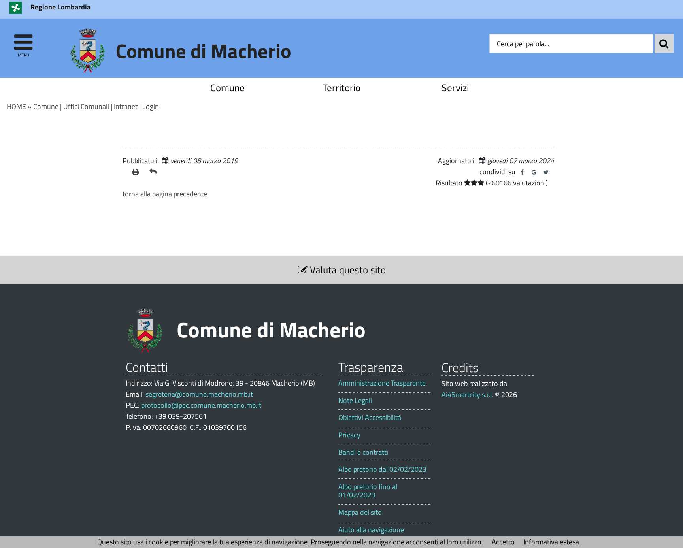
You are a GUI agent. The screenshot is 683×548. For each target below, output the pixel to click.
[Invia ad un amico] (155, 171)
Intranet (126, 106)
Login (150, 106)
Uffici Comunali (86, 106)
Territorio (341, 87)
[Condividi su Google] (534, 172)
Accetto (503, 542)
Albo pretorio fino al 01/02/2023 (367, 490)
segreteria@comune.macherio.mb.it (199, 394)
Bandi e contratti (363, 452)
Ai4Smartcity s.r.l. (467, 394)
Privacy (349, 435)
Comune (227, 87)
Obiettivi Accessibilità (369, 417)
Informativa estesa (551, 542)
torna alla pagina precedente (165, 193)
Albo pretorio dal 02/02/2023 (382, 469)
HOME (16, 106)
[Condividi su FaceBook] (522, 172)
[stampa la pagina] (137, 171)
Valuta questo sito (347, 269)
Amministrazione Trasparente (382, 383)
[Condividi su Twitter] (545, 172)
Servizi (455, 87)
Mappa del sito (360, 512)
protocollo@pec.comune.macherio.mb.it (201, 405)
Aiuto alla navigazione (371, 529)
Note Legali (355, 400)
